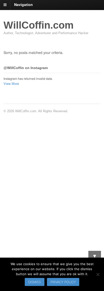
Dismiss (34, 282)
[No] (97, 274)
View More (11, 83)
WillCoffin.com (39, 25)
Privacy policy (63, 282)
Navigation (23, 4)
